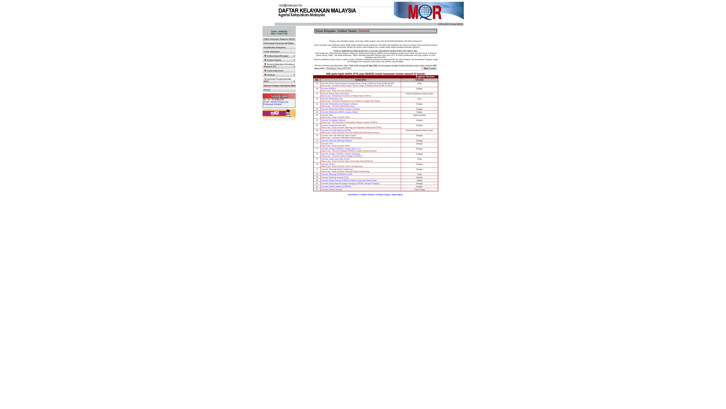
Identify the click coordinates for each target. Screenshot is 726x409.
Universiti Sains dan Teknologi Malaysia (336, 141)
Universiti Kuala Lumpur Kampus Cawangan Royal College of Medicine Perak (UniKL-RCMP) (357, 83)
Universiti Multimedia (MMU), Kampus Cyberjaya (340, 109)
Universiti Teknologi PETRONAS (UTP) (336, 174)
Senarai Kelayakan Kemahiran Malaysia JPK (279, 65)
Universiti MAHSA (328, 88)
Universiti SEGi (327, 144)
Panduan (271, 75)
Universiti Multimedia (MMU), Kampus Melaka (339, 112)
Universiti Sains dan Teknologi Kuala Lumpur (338, 135)
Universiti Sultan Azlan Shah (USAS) (335, 159)
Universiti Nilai (327, 115)
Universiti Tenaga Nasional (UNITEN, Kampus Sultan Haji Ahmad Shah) (349, 180)
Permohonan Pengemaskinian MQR (277, 80)
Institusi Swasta (274, 60)
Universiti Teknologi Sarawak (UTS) (335, 177)
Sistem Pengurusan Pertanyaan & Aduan (276, 103)
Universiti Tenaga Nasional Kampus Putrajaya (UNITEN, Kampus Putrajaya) (350, 183)
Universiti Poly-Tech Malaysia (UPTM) (336, 130)
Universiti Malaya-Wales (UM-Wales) (335, 94)
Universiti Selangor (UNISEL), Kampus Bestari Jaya (341, 149)
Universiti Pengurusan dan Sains (333, 125)
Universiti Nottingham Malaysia (333, 120)
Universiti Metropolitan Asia (332, 99)
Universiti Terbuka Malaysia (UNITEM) (336, 186)
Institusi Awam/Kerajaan (278, 56)
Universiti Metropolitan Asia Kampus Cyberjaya (339, 104)
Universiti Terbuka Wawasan (331, 189)
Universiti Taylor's (328, 164)
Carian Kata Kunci (275, 70)
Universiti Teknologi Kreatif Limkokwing (337, 169)
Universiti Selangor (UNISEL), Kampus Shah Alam (340, 154)
